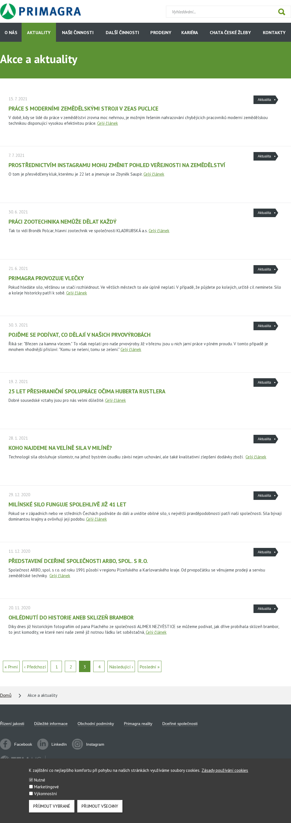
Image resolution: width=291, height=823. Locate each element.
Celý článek (107, 123)
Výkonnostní (45, 793)
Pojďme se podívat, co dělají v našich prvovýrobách (80, 334)
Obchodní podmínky (96, 723)
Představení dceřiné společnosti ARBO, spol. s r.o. (78, 561)
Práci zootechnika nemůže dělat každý (63, 221)
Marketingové (46, 786)
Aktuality (39, 32)
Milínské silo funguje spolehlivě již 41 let (67, 504)
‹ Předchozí (35, 667)
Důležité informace (51, 723)
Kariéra (189, 32)
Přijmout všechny (100, 806)
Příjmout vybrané (51, 806)
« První (11, 667)
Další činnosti (122, 32)
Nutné (39, 780)
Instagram (95, 744)
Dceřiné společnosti (180, 723)
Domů (5, 695)
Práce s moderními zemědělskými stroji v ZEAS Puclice (83, 108)
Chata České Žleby (230, 32)
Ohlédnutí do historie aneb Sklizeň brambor (71, 617)
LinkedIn (59, 744)
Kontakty (274, 32)
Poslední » (150, 667)
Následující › (121, 667)
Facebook (23, 744)
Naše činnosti (77, 32)
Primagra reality (138, 723)
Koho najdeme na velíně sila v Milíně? (60, 448)
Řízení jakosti (12, 723)
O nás (11, 32)
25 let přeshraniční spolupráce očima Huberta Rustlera (87, 391)
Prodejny (160, 32)
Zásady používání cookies (224, 770)
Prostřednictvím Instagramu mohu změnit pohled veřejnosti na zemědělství (117, 165)
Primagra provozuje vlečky (46, 278)
